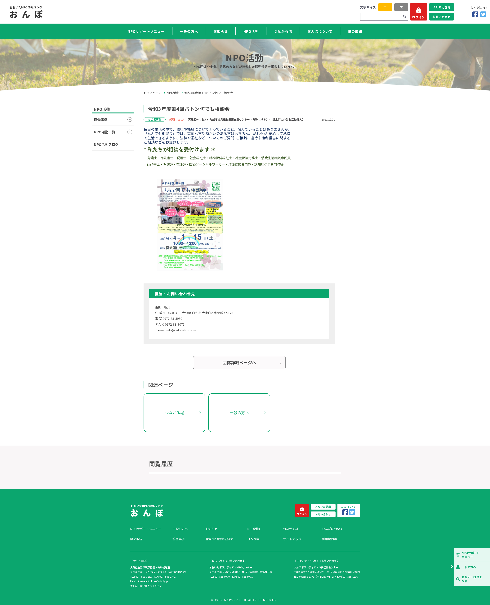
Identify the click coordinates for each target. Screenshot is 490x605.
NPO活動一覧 (104, 131)
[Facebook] (475, 14)
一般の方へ (189, 31)
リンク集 (253, 539)
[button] (451, 567)
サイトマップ (292, 539)
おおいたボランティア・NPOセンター (230, 567)
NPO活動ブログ (106, 144)
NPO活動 (251, 31)
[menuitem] (149, 528)
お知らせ (220, 31)
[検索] (404, 16)
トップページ (153, 93)
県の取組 (355, 31)
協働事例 (101, 119)
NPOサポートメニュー (146, 31)
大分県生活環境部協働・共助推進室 (150, 567)
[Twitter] (483, 14)
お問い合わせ (441, 17)
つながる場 (283, 31)
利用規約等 (329, 539)
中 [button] (385, 7)
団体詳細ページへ (239, 362)
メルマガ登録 (441, 7)
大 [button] (401, 7)
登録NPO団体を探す (219, 539)
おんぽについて (319, 31)
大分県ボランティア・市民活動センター (316, 567)
